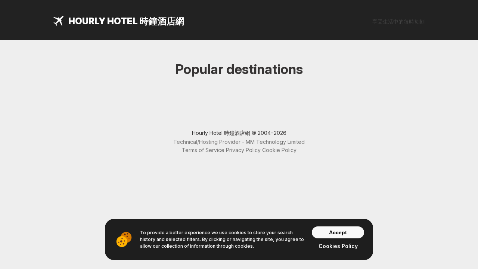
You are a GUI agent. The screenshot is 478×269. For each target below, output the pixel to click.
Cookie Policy (279, 150)
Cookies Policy (338, 246)
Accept (338, 232)
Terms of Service (203, 150)
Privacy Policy (243, 150)
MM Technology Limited (275, 142)
